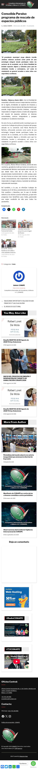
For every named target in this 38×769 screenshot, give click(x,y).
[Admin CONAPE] (19, 276)
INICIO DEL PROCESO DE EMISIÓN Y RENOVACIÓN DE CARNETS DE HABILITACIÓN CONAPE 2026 (17, 378)
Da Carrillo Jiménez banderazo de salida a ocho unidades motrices (8, 250)
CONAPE (14, 746)
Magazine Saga (24, 756)
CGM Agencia (18, 748)
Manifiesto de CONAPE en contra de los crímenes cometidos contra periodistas (18, 494)
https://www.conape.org (19, 288)
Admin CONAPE (7, 26)
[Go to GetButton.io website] (33, 767)
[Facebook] (3, 716)
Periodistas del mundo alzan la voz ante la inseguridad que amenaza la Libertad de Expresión (18, 457)
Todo (14, 264)
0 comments (30, 26)
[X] (6, 716)
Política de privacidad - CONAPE (10, 722)
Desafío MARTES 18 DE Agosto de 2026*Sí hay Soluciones (16, 341)
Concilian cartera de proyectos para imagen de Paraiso (25, 231)
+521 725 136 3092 (13, 711)
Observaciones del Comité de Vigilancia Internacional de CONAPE (18, 531)
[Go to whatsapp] (33, 763)
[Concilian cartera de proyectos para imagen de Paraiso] (25, 224)
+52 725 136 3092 (6, 697)
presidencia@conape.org (8, 699)
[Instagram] (9, 716)
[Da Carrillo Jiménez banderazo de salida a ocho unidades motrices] (8, 243)
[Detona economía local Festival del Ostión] (8, 224)
